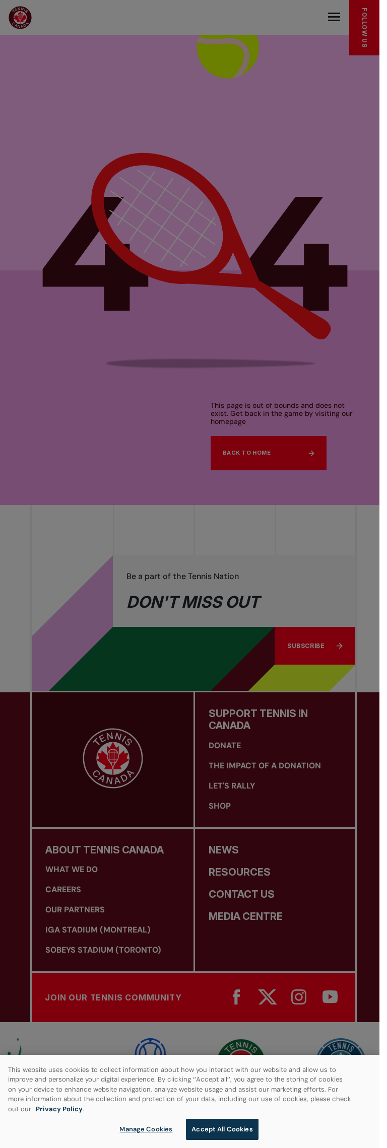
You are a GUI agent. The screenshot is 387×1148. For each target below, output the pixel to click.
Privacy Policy (59, 1109)
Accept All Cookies (221, 1129)
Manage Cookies (145, 1129)
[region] (189, 1101)
